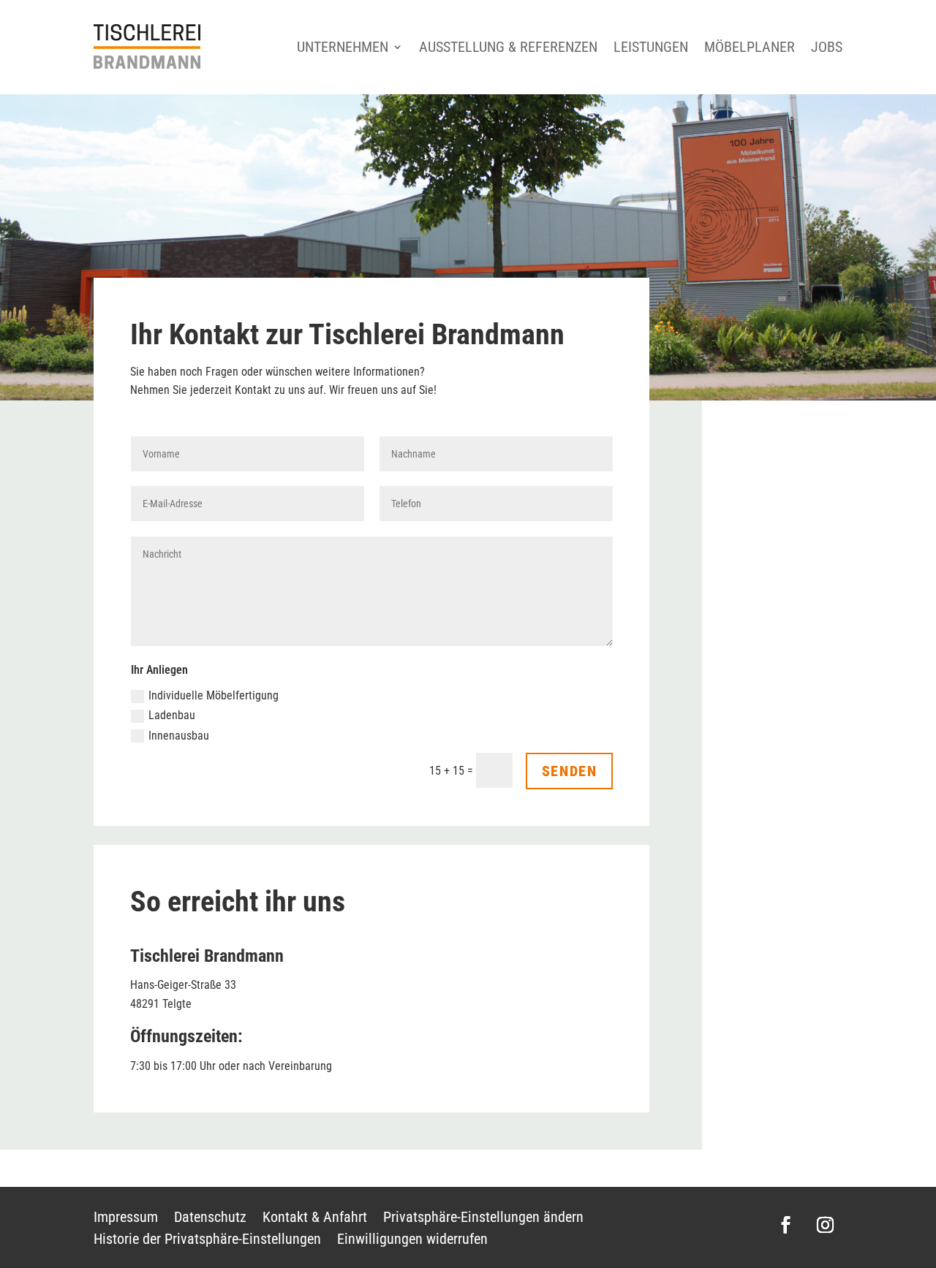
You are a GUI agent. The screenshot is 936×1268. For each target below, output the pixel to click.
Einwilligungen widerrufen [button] (412, 1241)
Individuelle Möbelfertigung (213, 695)
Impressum (126, 1219)
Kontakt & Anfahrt (315, 1219)
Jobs (826, 47)
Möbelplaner (749, 47)
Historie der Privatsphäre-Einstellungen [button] (207, 1241)
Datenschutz (210, 1219)
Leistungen (651, 47)
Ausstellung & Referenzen (508, 47)
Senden (569, 771)
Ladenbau (171, 715)
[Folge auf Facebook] (786, 1225)
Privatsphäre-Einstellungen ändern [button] (483, 1219)
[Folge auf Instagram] (825, 1225)
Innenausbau (178, 736)
